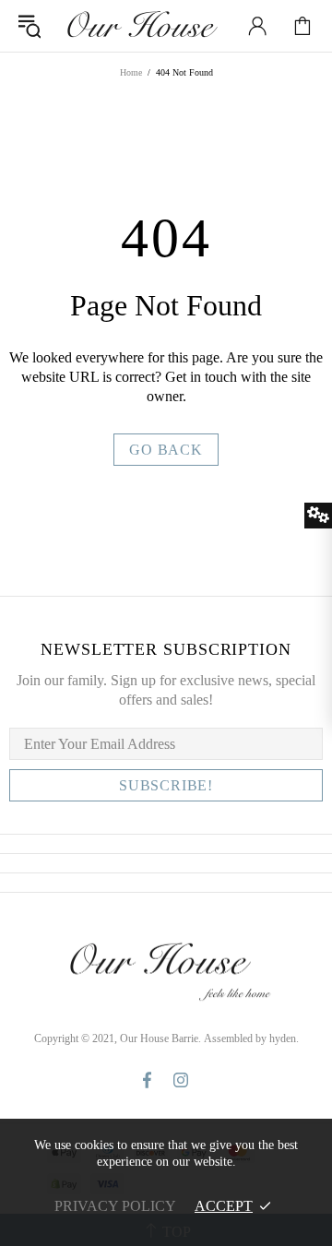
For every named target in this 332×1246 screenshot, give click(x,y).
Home (131, 72)
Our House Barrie (141, 26)
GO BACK (166, 449)
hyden (282, 1038)
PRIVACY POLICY (115, 1206)
